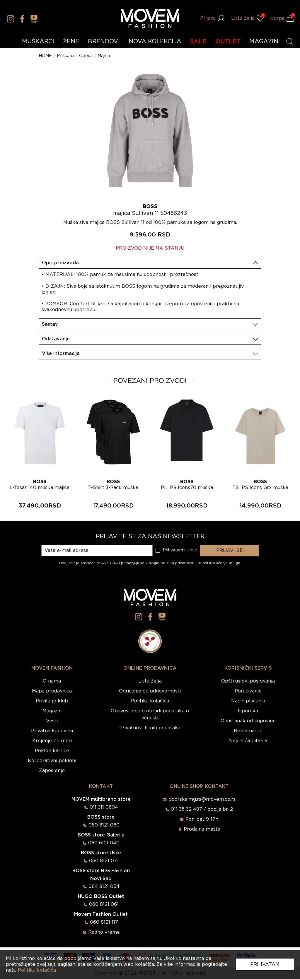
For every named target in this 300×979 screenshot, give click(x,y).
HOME (45, 56)
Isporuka (248, 711)
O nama (52, 681)
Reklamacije (248, 730)
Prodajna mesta (202, 829)
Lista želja (150, 681)
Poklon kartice (52, 750)
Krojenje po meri (52, 740)
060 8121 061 (104, 904)
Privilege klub (52, 701)
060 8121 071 (104, 860)
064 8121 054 (104, 886)
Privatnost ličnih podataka (149, 728)
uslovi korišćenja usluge (219, 563)
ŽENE (71, 41)
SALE (198, 41)
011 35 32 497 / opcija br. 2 (202, 809)
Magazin (52, 711)
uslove (190, 550)
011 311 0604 (104, 807)
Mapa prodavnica (52, 691)
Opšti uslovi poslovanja (248, 681)
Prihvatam (264, 964)
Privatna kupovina (52, 730)
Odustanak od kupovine (248, 721)
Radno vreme (104, 932)
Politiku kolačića (37, 970)
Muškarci (65, 56)
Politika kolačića (150, 701)
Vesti (52, 721)
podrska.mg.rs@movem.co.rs (202, 799)
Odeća (86, 56)
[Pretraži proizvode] (289, 41)
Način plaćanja (248, 701)
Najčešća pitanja (248, 740)
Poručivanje (248, 691)
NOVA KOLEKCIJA (155, 41)
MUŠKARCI (38, 41)
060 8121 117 (104, 922)
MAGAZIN (263, 41)
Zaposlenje (52, 770)
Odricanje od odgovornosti (150, 691)
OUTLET (228, 41)
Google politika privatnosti (171, 563)
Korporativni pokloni (52, 760)
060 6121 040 (104, 843)
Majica (104, 56)
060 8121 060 (104, 825)
